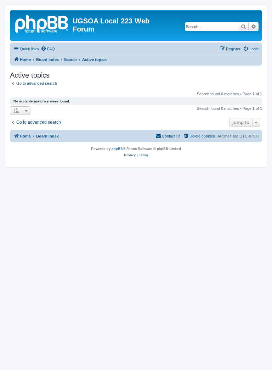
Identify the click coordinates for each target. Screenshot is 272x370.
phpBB (117, 149)
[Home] (42, 23)
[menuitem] (48, 49)
